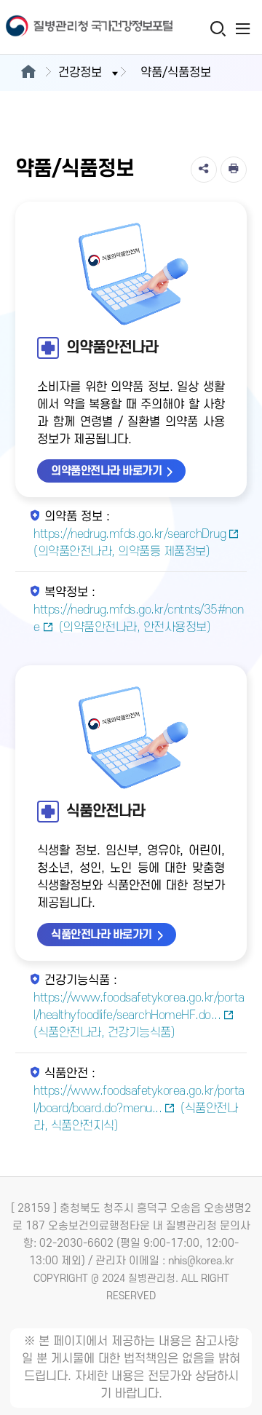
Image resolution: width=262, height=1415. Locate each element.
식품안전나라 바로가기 (101, 934)
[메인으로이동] (28, 73)
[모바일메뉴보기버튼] (243, 28)
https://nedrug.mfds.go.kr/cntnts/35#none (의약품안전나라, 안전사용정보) (138, 618)
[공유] (204, 169)
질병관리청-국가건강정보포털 (65, 27)
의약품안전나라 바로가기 (106, 470)
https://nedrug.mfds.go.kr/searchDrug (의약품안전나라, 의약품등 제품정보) (129, 543)
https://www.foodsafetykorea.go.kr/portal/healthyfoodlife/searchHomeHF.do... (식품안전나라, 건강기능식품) (139, 1015)
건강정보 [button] (80, 72)
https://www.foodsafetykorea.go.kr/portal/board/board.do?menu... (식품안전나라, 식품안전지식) (139, 1109)
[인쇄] (234, 169)
